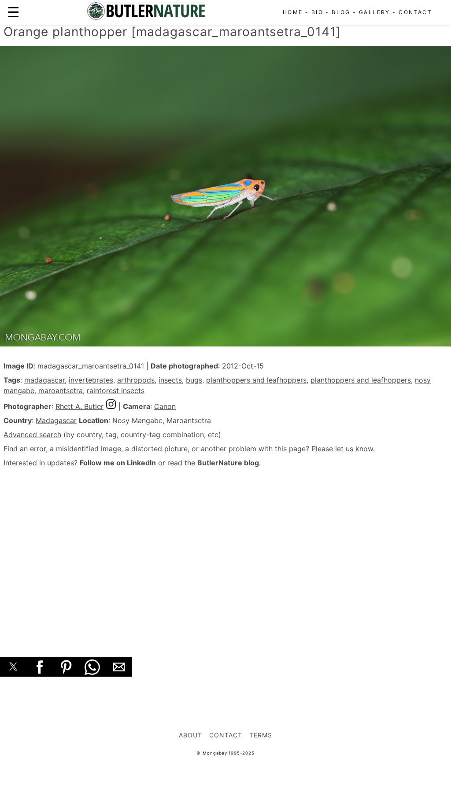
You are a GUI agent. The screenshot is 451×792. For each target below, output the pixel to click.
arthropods (136, 380)
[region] (225, 552)
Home (293, 12)
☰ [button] (13, 12)
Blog (341, 12)
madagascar (44, 380)
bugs (194, 380)
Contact (415, 12)
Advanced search (32, 434)
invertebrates (91, 380)
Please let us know (342, 448)
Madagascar (56, 420)
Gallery (374, 12)
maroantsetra (60, 390)
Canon (165, 406)
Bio (317, 12)
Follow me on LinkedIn (118, 462)
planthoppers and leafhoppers (256, 380)
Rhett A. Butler (79, 406)
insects (170, 380)
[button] (13, 667)
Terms (260, 735)
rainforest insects (115, 390)
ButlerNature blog (228, 462)
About (190, 735)
